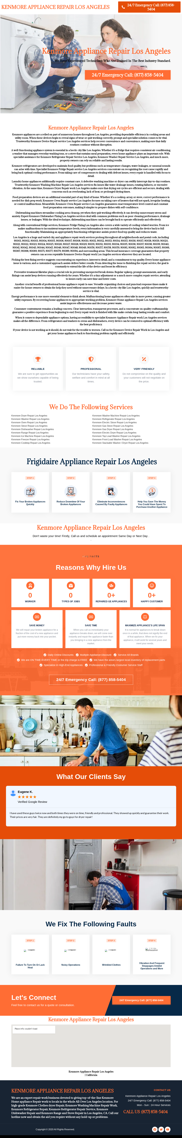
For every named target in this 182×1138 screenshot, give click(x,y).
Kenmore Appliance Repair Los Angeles (55, 7)
